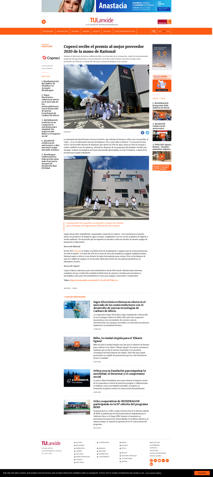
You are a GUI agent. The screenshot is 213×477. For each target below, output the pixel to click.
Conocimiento (104, 457)
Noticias (79, 442)
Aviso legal (154, 450)
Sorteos (79, 460)
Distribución (103, 454)
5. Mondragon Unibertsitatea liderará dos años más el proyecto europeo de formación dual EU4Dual (50, 161)
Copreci (74, 288)
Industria (47, 46)
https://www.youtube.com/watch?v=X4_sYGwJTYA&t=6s (94, 280)
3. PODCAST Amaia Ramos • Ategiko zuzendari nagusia (162, 146)
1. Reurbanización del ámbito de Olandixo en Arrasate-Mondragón (50, 86)
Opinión (75, 31)
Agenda (86, 31)
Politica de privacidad (158, 453)
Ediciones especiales (129, 456)
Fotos (124, 448)
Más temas (80, 462)
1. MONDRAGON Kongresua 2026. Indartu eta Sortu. (161, 105)
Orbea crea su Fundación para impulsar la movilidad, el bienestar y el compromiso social (119, 373)
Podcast (107, 31)
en (168, 31)
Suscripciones (127, 458)
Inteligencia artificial (125, 31)
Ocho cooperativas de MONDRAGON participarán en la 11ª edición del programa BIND (120, 404)
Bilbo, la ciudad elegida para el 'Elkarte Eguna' (117, 340)
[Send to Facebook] (142, 133)
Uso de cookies (155, 456)
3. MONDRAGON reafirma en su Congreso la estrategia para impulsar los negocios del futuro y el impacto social (51, 128)
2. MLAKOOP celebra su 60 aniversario (159, 126)
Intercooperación (83, 457)
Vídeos (124, 442)
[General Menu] (44, 22)
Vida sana (79, 454)
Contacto (153, 448)
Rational (77, 251)
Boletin (124, 461)
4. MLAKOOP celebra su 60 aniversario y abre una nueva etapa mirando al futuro (51, 145)
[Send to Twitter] (147, 133)
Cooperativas (104, 442)
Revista (96, 31)
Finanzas (102, 448)
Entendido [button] (202, 473)
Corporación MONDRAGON (108, 25)
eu (160, 31)
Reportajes (48, 31)
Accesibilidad (155, 445)
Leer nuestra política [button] (153, 473)
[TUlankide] (102, 20)
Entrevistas (62, 31)
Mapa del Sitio (155, 442)
